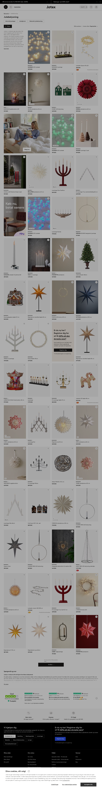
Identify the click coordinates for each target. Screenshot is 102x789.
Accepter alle (88, 784)
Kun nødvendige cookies (69, 784)
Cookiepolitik (65, 780)
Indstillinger (54, 784)
